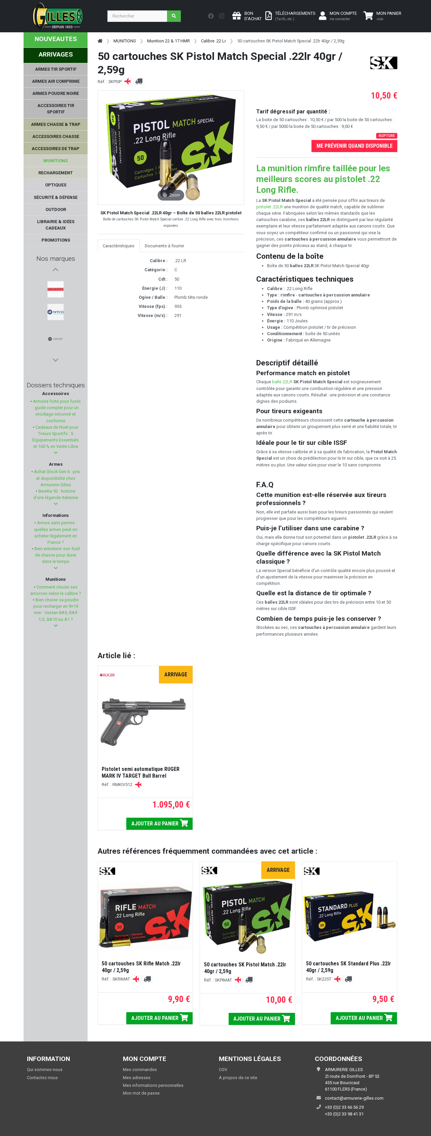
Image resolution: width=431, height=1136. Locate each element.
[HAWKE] (55, 315)
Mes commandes (140, 1069)
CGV (223, 1069)
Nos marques (55, 258)
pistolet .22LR (269, 206)
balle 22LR (282, 381)
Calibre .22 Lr (213, 40)
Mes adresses (137, 1077)
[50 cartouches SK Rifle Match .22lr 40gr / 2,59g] (145, 916)
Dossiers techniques (56, 385)
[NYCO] (55, 298)
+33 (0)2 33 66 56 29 (344, 1107)
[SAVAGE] (55, 331)
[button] (56, 452)
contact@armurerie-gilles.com (354, 1098)
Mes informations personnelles (153, 1085)
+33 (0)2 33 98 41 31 (344, 1113)
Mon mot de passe (141, 1093)
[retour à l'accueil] (100, 40)
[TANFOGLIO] (55, 282)
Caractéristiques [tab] (118, 245)
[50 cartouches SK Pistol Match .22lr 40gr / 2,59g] (247, 917)
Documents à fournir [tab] (164, 245)
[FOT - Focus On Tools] (55, 347)
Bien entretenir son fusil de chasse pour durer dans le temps (56, 555)
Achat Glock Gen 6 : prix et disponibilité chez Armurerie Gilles (56, 478)
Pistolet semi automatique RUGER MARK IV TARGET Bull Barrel (140, 772)
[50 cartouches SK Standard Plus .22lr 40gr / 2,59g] (349, 916)
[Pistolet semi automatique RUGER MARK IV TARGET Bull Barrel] (145, 722)
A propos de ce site (238, 1077)
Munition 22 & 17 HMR (168, 40)
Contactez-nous (42, 1077)
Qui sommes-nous (45, 1069)
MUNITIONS (124, 40)
